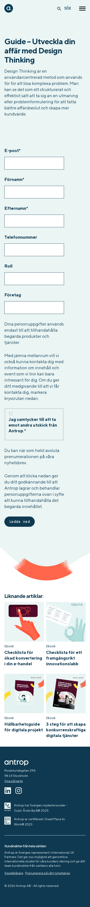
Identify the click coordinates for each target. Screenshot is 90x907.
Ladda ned (19, 522)
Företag (12, 294)
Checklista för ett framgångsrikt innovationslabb (64, 658)
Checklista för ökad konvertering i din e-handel (23, 658)
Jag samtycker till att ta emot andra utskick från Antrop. (33, 425)
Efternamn (16, 208)
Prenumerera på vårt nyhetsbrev (47, 873)
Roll (8, 265)
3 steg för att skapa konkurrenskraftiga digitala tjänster (66, 729)
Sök (67, 8)
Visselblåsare (13, 873)
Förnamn (14, 179)
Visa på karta (13, 781)
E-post (12, 150)
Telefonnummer (20, 237)
